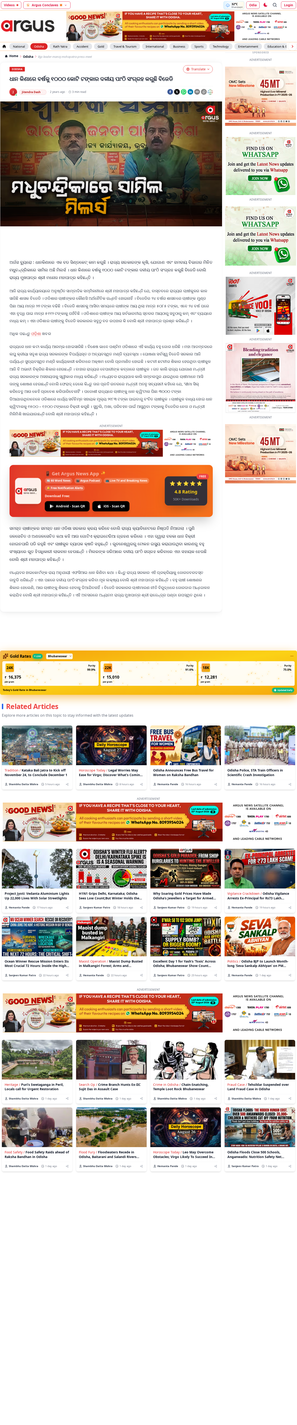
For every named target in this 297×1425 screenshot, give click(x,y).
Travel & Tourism (124, 46)
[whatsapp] (184, 92)
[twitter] (177, 92)
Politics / (233, 961)
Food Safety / (15, 1152)
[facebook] (170, 92)
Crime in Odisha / (167, 1084)
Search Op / (88, 1084)
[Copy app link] (204, 92)
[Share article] (67, 784)
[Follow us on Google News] (210, 91)
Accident (82, 46)
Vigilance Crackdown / (244, 893)
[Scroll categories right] (292, 46)
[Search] (275, 5)
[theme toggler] (265, 5)
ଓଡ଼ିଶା (36, 333)
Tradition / (13, 770)
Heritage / (12, 1084)
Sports (198, 46)
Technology (221, 46)
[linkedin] (190, 92)
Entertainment (248, 46)
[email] (197, 92)
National (19, 46)
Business (179, 46)
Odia (253, 5)
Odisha (39, 46)
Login (288, 5)
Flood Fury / (88, 1152)
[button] (50, 673)
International (155, 46)
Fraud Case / (237, 1084)
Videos (9, 5)
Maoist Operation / (93, 961)
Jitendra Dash (31, 92)
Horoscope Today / (93, 770)
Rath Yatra (60, 46)
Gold (101, 46)
